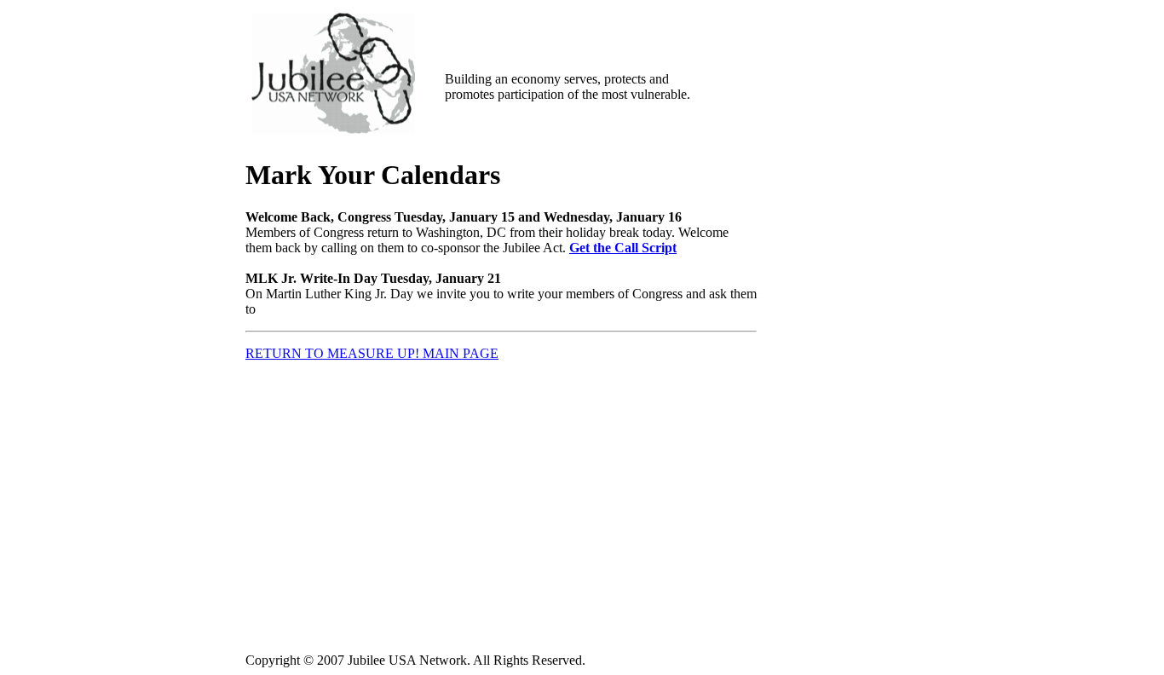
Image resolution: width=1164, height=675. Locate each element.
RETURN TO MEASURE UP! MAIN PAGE (371, 353)
